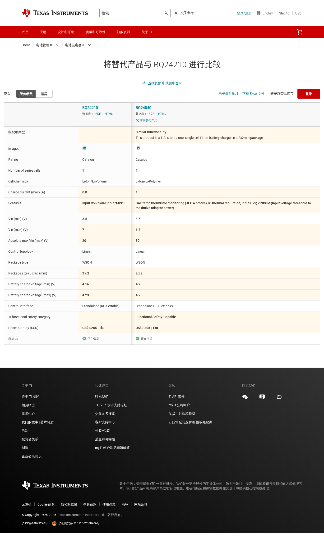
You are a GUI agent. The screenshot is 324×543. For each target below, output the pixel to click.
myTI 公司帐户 (179, 405)
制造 (25, 448)
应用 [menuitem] (43, 32)
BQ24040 (143, 107)
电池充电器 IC (75, 45)
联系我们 (101, 396)
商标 (125, 504)
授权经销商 (204, 422)
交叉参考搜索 (105, 413)
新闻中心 (28, 413)
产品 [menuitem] (25, 32)
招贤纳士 (28, 405)
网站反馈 (141, 504)
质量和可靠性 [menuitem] (96, 32)
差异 (44, 94)
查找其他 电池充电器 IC (165, 83)
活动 (25, 431)
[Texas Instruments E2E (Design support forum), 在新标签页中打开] (262, 399)
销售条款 (90, 504)
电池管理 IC (44, 45)
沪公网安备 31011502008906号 (79, 523)
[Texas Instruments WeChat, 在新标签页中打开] (245, 399)
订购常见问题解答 (182, 422)
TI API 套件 (177, 396)
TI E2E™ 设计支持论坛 (111, 405)
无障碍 (27, 504)
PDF (98, 113)
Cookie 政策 (46, 504)
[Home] (55, 13)
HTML (108, 113)
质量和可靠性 (105, 439)
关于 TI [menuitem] (147, 32)
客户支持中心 (105, 422)
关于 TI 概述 (30, 396)
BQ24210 (90, 107)
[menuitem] (299, 32)
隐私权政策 (69, 504)
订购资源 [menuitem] (123, 32)
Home (26, 45)
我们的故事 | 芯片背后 (38, 422)
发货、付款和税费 (182, 413)
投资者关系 (30, 439)
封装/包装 (102, 431)
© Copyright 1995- (39, 515)
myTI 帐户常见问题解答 (112, 448)
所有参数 (26, 94)
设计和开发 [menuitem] (66, 32)
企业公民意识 (32, 456)
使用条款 (109, 504)
